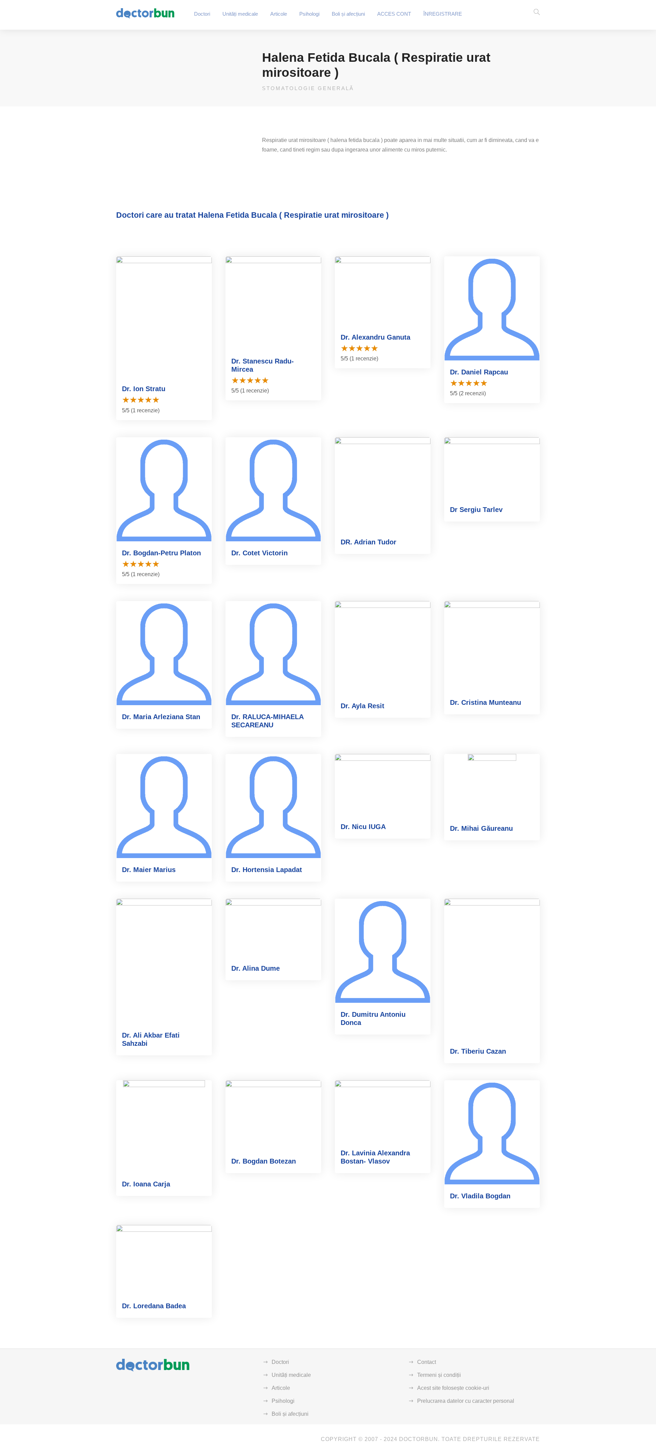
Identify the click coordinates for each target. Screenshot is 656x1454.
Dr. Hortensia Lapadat (266, 869)
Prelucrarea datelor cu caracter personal (465, 1401)
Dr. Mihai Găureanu (481, 828)
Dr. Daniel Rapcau (479, 372)
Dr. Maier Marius (149, 869)
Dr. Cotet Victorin (259, 553)
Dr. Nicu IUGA (363, 826)
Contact (426, 1362)
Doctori (202, 14)
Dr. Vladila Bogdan (480, 1196)
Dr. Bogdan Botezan (263, 1161)
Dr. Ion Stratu (143, 389)
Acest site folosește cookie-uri (453, 1388)
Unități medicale (240, 14)
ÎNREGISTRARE (442, 14)
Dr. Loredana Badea (154, 1306)
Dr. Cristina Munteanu (485, 702)
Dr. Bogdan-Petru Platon (161, 553)
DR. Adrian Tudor (368, 542)
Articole (278, 14)
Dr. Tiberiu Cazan (478, 1051)
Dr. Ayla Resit (362, 706)
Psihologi (309, 14)
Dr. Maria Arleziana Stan (161, 717)
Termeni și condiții (439, 1375)
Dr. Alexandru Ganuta (375, 337)
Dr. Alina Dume (255, 968)
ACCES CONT (394, 14)
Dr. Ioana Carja (146, 1184)
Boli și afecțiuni (348, 14)
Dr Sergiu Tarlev (476, 509)
